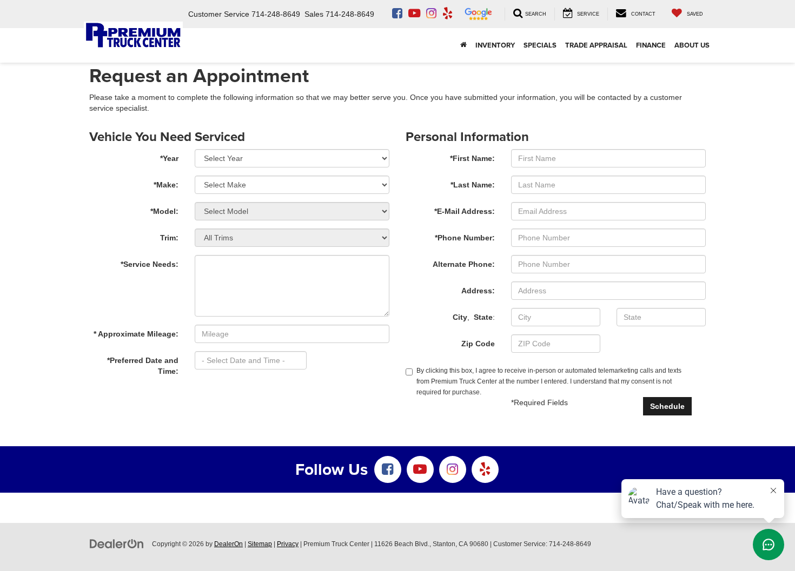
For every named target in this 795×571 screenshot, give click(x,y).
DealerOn (228, 544)
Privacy (288, 544)
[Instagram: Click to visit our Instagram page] (431, 14)
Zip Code (478, 343)
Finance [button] (651, 45)
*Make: (166, 184)
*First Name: (472, 158)
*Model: (164, 211)
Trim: (169, 237)
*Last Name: (473, 184)
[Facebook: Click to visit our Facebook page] (397, 14)
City (460, 317)
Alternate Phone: (464, 264)
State (483, 317)
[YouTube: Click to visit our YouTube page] (414, 14)
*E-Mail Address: (464, 211)
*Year (169, 158)
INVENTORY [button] (495, 45)
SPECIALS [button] (540, 45)
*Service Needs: (149, 264)
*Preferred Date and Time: (142, 365)
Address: (478, 290)
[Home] (463, 45)
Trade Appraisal (596, 45)
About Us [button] (692, 45)
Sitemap (260, 544)
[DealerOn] (116, 543)
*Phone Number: (465, 237)
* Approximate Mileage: (136, 334)
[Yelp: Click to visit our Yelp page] (447, 14)
